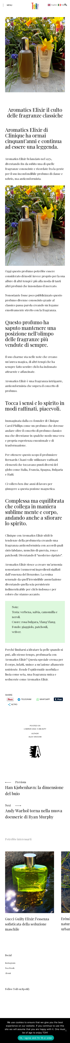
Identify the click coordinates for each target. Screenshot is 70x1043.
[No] (65, 1030)
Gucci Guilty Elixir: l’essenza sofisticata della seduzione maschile (27, 924)
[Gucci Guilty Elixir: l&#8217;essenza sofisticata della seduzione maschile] (29, 882)
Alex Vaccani (35, 737)
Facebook (10, 968)
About (8, 973)
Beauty (42, 729)
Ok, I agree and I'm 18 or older (35, 1038)
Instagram (10, 962)
